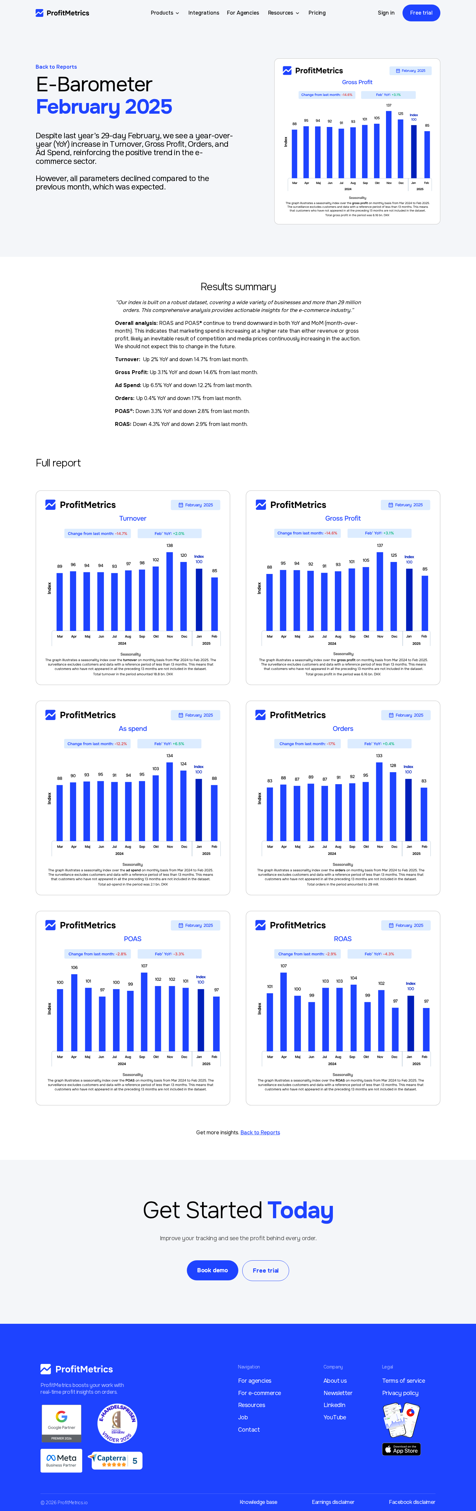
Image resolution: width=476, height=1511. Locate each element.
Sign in (386, 12)
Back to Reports (56, 66)
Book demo (212, 1270)
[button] (166, 13)
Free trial (421, 12)
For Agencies (243, 12)
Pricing (317, 12)
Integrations (203, 12)
